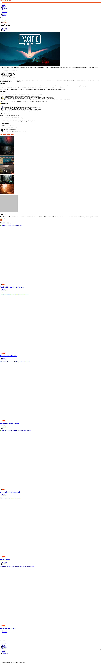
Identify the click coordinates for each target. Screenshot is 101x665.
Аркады (3, 642)
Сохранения (4, 12)
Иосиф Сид (4, 28)
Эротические (5, 653)
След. (1, 220)
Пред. (1, 219)
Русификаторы (5, 10)
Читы (3, 13)
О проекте (4, 14)
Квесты (3, 645)
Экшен (3, 30)
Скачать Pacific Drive (7, 134)
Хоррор (3, 649)
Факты (3, 5)
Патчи (3, 9)
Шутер (3, 651)
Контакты (4, 15)
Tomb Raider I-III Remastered (9, 423)
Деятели (4, 6)
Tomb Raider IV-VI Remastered (10, 492)
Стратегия (4, 648)
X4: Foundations (5, 559)
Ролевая (3, 646)
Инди (3, 644)
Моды (3, 7)
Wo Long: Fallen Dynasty (8, 628)
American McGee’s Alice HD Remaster (12, 287)
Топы (3, 3)
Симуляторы (4, 647)
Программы (4, 8)
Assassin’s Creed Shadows (8, 356)
